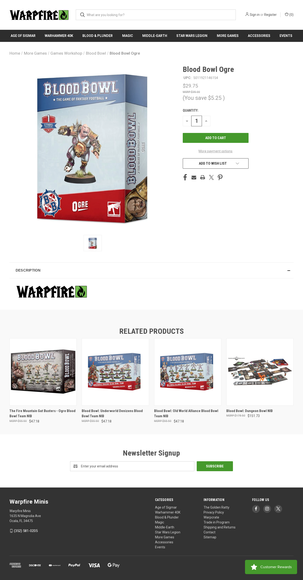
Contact (209, 532)
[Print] (202, 177)
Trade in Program (217, 522)
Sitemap (210, 537)
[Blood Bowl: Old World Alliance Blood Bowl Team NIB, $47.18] (187, 372)
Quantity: (191, 110)
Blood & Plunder (97, 36)
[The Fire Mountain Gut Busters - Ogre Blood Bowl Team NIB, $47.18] (43, 372)
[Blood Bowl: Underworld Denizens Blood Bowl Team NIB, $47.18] (115, 372)
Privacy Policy (214, 512)
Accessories (259, 36)
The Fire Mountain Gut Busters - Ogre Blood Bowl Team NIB (42, 413)
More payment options (215, 151)
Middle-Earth (154, 36)
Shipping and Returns (220, 527)
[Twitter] (211, 177)
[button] (151, 270)
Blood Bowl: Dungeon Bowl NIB (249, 411)
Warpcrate (211, 517)
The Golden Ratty (216, 507)
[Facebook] (185, 177)
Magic (127, 36)
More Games (228, 36)
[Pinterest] (220, 177)
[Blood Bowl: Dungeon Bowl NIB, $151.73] (260, 372)
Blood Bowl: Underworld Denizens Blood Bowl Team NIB (112, 413)
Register (270, 15)
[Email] (194, 177)
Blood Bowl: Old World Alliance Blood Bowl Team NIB (186, 413)
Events (286, 36)
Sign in (255, 15)
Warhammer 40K (59, 36)
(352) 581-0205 (26, 531)
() (291, 15)
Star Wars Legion (191, 36)
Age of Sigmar (23, 36)
